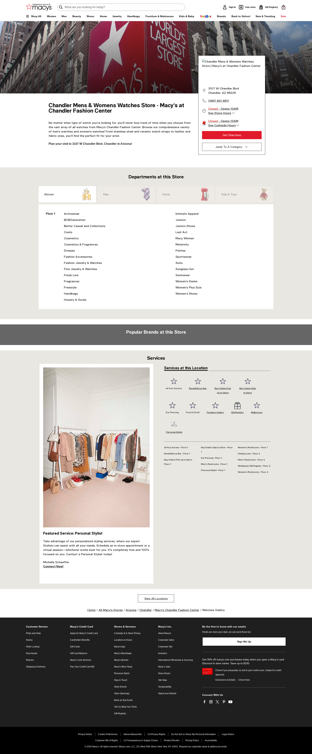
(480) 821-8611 (218, 100)
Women (49, 194)
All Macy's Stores (111, 610)
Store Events (120, 687)
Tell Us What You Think (125, 707)
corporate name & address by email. (209, 746)
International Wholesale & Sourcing (175, 660)
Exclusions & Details (225, 680)
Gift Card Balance (78, 653)
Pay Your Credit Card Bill (82, 666)
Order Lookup (33, 646)
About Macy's (164, 633)
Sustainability (164, 687)
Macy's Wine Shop (123, 666)
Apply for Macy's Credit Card (84, 633)
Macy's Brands (121, 660)
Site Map (162, 680)
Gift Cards (75, 646)
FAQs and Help (33, 633)
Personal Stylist (121, 673)
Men (106, 194)
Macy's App (119, 646)
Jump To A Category (228, 146)
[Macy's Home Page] (38, 7)
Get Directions (232, 135)
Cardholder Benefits (80, 640)
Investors (162, 653)
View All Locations (156, 598)
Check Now (244, 680)
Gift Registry (120, 713)
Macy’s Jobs (164, 666)
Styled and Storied (167, 693)
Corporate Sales (166, 640)
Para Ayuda (31, 653)
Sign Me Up (244, 641)
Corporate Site (165, 646)
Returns (30, 660)
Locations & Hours (123, 640)
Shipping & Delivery (36, 666)
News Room (164, 673)
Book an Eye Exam (123, 700)
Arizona (131, 610)
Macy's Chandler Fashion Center (177, 610)
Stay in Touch (120, 680)
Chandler (145, 610)
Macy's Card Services (80, 660)
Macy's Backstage (123, 653)
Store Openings (121, 693)
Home (166, 194)
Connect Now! (53, 566)
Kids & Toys (229, 194)
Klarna (29, 640)
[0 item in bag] (283, 7)
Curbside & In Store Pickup (127, 633)
